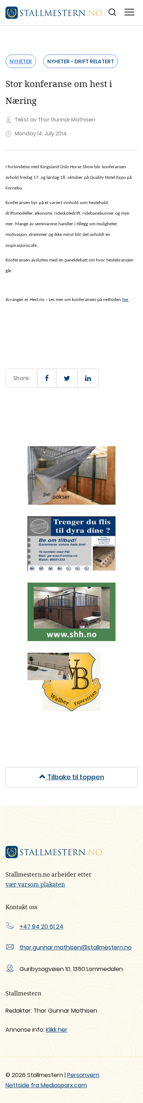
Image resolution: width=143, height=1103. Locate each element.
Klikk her (56, 1029)
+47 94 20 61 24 (41, 926)
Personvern (83, 1075)
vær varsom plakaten (35, 884)
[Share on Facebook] (46, 378)
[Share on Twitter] (67, 378)
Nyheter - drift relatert (80, 61)
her (125, 299)
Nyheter (21, 61)
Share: (21, 378)
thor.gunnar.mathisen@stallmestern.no (75, 947)
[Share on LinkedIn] (88, 378)
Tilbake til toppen (75, 777)
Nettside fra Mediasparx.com (46, 1085)
